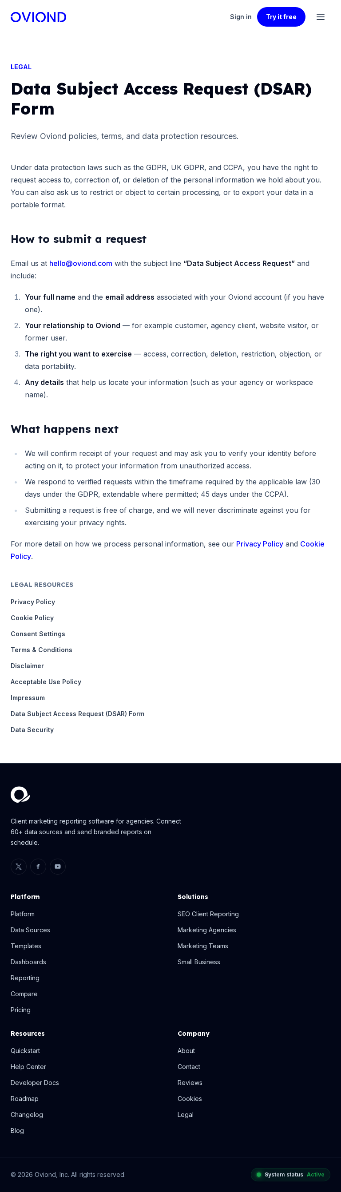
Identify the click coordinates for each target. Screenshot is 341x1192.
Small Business (199, 962)
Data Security (32, 729)
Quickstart (25, 1050)
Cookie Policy (32, 618)
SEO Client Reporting (208, 914)
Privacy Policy (259, 543)
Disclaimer (27, 665)
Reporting (25, 978)
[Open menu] (320, 17)
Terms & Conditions (41, 649)
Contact (189, 1066)
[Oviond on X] (19, 867)
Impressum (28, 697)
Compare (24, 994)
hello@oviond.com (80, 263)
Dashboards (28, 962)
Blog (17, 1130)
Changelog (27, 1114)
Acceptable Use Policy (46, 681)
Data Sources (30, 930)
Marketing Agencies (207, 930)
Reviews (190, 1082)
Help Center (28, 1066)
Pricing (21, 1010)
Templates (26, 946)
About (186, 1050)
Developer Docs (35, 1082)
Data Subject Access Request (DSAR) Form (77, 713)
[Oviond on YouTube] (58, 867)
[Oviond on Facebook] (38, 867)
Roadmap (25, 1098)
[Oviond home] (38, 17)
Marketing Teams (203, 946)
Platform (23, 914)
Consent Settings (38, 634)
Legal (186, 1114)
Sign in (241, 16)
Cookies (190, 1098)
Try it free (281, 16)
